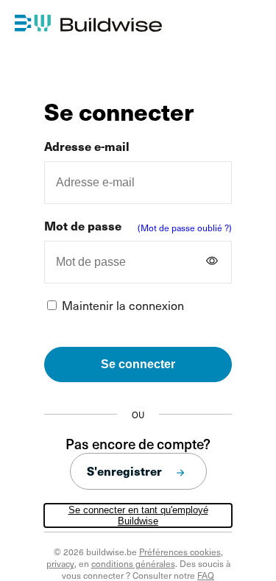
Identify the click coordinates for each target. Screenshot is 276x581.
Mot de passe (82, 225)
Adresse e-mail (87, 146)
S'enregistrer (124, 470)
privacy (60, 563)
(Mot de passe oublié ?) (185, 227)
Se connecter (138, 364)
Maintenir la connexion (123, 305)
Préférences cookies (180, 551)
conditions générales (133, 563)
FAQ (205, 575)
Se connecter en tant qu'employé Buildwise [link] (138, 515)
